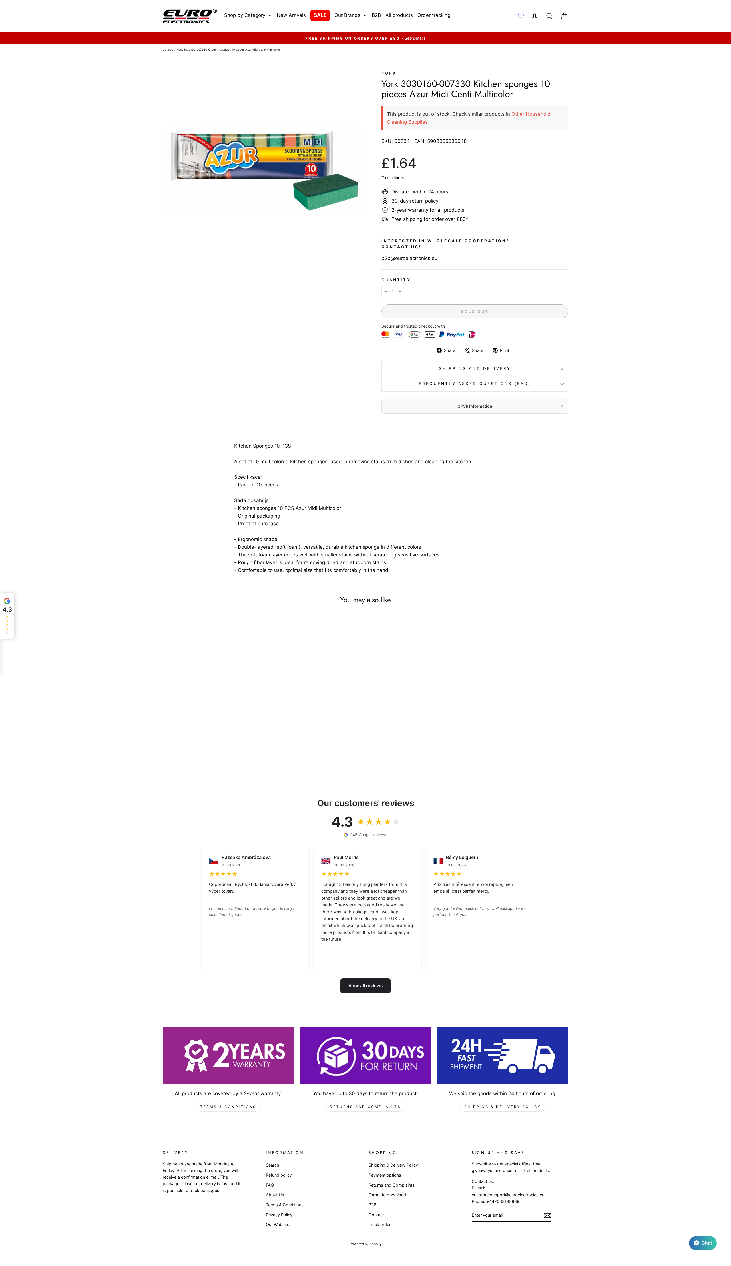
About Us (275, 1194)
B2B (372, 1204)
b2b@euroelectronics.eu (409, 258)
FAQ (270, 1185)
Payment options (385, 1175)
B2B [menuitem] (376, 15)
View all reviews (365, 985)
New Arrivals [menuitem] (291, 15)
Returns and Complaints (365, 1107)
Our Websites (279, 1224)
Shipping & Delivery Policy (502, 1107)
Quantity (396, 279)
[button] (703, 1243)
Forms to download (387, 1194)
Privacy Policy (279, 1214)
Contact (376, 1214)
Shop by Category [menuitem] (244, 15)
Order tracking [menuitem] (433, 15)
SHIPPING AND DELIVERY (475, 368)
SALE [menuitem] (320, 15)
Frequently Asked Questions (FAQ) (475, 383)
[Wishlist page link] (521, 16)
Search (272, 1165)
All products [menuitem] (399, 15)
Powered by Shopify (366, 1244)
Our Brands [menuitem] (347, 15)
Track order (380, 1224)
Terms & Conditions (228, 1107)
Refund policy (279, 1175)
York (389, 73)
